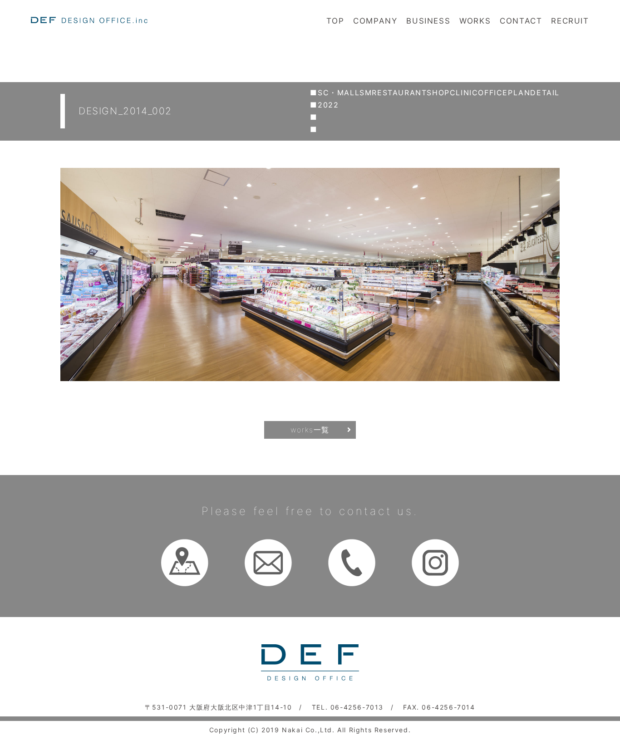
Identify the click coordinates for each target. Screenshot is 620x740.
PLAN (519, 92)
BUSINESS (428, 20)
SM (365, 92)
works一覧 (310, 429)
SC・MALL (338, 92)
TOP (335, 20)
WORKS (475, 20)
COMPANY (375, 20)
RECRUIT (570, 20)
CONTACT (521, 20)
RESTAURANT (399, 92)
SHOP (438, 92)
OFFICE (493, 92)
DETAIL (545, 92)
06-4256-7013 (357, 707)
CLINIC (464, 92)
